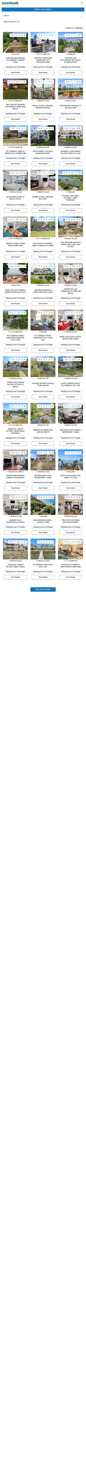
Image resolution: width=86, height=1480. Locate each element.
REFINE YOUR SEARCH (43, 9)
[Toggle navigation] (82, 3)
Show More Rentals (43, 589)
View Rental (15, 73)
